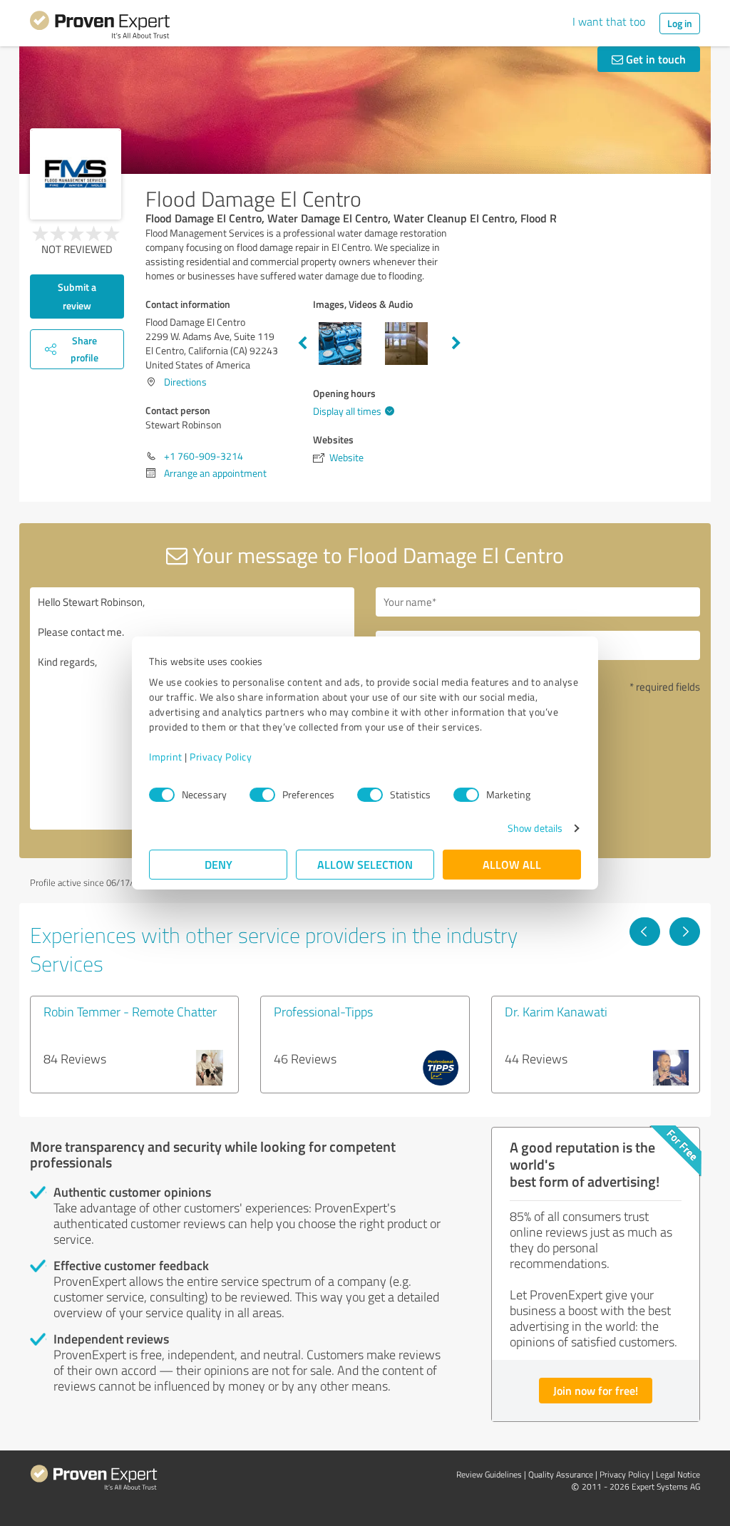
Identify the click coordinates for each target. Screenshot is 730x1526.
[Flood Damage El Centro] (75, 174)
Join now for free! (595, 1390)
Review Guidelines (489, 1474)
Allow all (512, 864)
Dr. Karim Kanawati (556, 1011)
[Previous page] (644, 931)
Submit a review (77, 296)
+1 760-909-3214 (203, 456)
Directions (185, 381)
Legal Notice (678, 1474)
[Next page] (684, 931)
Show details (535, 828)
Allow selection (365, 864)
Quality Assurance (560, 1474)
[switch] (262, 795)
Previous (302, 343)
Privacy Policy (221, 756)
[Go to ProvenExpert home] (100, 27)
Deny (218, 864)
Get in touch (654, 59)
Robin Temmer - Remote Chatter (130, 1011)
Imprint (165, 756)
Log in (679, 23)
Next (456, 343)
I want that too (608, 21)
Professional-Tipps (323, 1011)
